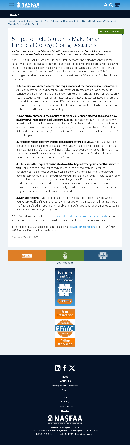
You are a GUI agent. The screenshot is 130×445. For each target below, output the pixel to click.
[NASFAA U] (103, 255)
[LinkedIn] (57, 369)
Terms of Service (65, 405)
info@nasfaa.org (84, 434)
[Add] (101, 31)
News (20, 21)
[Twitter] (72, 369)
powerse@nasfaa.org (82, 226)
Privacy (65, 401)
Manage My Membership (65, 385)
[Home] (28, 4)
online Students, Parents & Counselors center (82, 216)
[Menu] (11, 4)
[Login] (105, 5)
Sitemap (65, 410)
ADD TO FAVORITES (111, 31)
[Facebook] (64, 369)
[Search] (110, 5)
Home (11, 21)
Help (65, 397)
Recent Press (34, 21)
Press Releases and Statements (60, 21)
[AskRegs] (65, 255)
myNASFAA (65, 381)
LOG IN (13, 14)
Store (65, 390)
